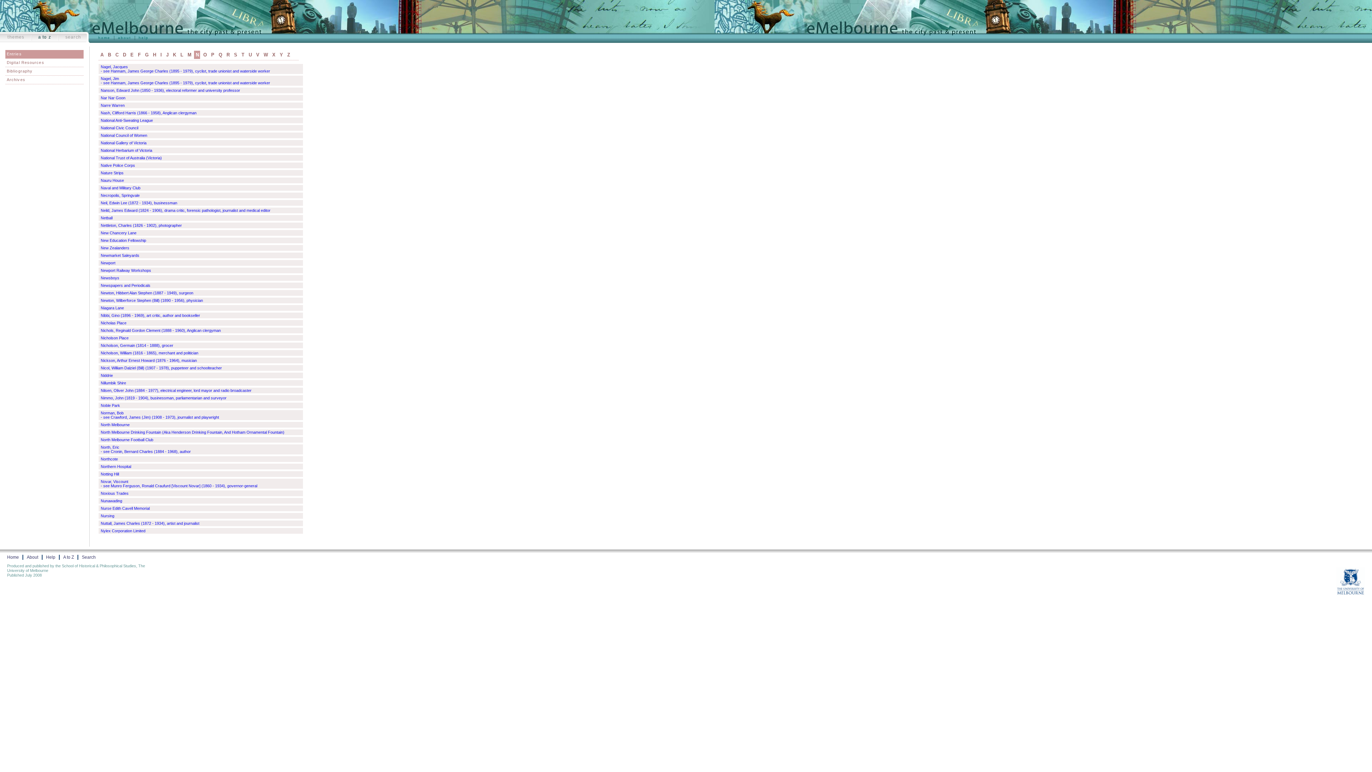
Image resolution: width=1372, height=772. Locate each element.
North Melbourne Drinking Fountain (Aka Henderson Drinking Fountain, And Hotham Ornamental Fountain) (192, 432)
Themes (16, 37)
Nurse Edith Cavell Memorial (125, 508)
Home (104, 38)
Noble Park (110, 405)
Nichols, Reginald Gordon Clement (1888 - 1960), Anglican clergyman (161, 330)
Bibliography (20, 71)
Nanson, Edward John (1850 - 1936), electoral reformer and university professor (170, 90)
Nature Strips (112, 173)
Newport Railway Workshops (126, 270)
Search (73, 37)
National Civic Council (119, 128)
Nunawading (111, 501)
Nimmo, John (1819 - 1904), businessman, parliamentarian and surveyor (164, 398)
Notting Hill (110, 474)
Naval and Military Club (120, 188)
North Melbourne (115, 425)
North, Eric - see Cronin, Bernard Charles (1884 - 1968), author (146, 449)
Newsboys (110, 278)
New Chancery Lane (118, 233)
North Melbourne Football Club (127, 440)
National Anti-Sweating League (127, 120)
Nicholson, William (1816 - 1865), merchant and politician (149, 353)
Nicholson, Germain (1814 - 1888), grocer (137, 345)
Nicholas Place (113, 323)
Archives (16, 80)
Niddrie (107, 375)
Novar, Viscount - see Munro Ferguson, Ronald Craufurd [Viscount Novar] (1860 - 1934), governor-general (179, 483)
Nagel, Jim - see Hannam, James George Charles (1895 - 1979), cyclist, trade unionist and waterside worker (185, 80)
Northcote (109, 459)
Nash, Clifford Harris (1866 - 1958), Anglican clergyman (149, 113)
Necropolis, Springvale (120, 195)
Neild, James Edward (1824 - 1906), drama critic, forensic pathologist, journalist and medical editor (185, 210)
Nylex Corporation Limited (123, 531)
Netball (107, 218)
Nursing (107, 516)
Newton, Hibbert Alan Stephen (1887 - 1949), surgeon (147, 293)
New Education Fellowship (123, 240)
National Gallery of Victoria (123, 143)
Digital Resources (25, 62)
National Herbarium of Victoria (126, 150)
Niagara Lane (112, 308)
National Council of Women (124, 135)
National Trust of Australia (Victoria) (131, 158)
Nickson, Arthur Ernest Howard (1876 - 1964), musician (149, 360)
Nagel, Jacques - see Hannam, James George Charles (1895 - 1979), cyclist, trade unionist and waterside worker (185, 69)
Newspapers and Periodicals (125, 285)
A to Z (44, 37)
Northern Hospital (116, 466)
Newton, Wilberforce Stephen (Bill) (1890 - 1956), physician (152, 300)
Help (144, 38)
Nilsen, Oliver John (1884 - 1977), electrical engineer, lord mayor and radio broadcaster (176, 390)
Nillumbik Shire (113, 383)
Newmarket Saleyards (120, 255)
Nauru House (112, 180)
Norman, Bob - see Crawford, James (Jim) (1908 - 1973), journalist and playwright (160, 415)
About (124, 38)
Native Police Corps (118, 165)
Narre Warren (113, 105)
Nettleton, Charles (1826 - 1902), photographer (141, 225)
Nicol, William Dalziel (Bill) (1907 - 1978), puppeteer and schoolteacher (161, 368)
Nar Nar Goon (113, 98)
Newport (108, 263)
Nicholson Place (115, 338)
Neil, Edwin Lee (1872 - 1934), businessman (139, 203)
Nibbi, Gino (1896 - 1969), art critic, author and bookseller (150, 315)
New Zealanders (115, 248)
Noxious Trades (115, 493)
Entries (14, 54)
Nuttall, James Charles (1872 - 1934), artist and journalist (150, 523)
